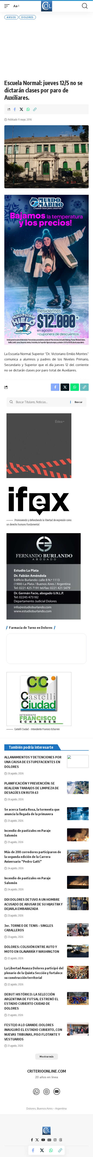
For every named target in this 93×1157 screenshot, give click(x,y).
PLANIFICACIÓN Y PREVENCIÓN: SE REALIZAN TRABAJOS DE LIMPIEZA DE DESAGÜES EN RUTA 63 (31, 788)
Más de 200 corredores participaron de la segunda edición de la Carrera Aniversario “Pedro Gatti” (32, 856)
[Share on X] (21, 109)
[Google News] (49, 1140)
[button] (8, 6)
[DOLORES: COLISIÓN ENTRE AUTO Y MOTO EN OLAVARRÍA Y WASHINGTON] (78, 951)
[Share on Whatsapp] (28, 109)
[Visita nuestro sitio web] (46, 1091)
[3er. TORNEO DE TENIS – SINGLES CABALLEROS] (78, 929)
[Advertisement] (46, 49)
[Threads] (60, 1140)
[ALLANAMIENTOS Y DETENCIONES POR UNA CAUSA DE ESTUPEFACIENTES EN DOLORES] (78, 761)
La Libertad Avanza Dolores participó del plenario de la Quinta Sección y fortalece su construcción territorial (33, 972)
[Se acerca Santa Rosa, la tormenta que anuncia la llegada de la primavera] (78, 813)
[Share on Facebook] (15, 109)
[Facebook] (32, 1140)
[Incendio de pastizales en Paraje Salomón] (78, 834)
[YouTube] (43, 1140)
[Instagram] (55, 1140)
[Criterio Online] (47, 6)
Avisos (11, 17)
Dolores (27, 17)
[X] (37, 1140)
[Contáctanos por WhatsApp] (36, 1091)
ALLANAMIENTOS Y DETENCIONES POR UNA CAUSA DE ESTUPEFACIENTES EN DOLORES (32, 762)
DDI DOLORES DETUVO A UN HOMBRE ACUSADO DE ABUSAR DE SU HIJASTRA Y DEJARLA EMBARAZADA (33, 904)
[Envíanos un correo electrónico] (56, 1091)
